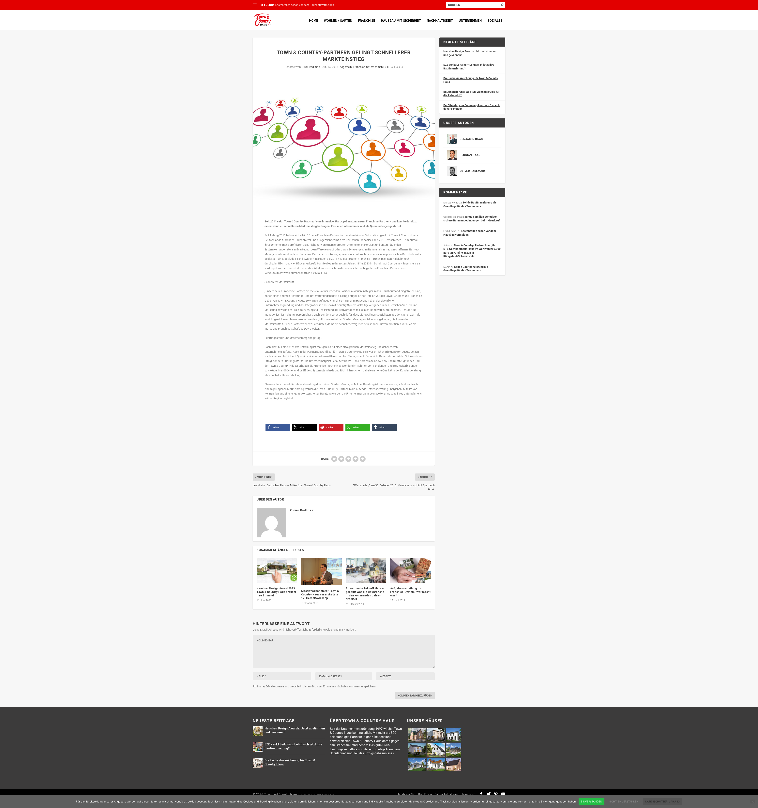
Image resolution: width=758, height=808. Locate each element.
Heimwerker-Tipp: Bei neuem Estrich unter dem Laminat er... (311, 5)
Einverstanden (591, 801)
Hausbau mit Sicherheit (401, 20)
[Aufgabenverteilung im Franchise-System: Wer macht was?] (410, 570)
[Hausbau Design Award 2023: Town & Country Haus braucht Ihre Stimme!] (277, 570)
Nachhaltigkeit (440, 20)
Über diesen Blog (406, 794)
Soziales (495, 20)
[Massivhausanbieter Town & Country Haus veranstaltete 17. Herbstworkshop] (321, 571)
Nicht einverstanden (624, 801)
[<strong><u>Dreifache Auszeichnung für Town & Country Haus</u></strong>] (258, 763)
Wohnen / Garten (338, 20)
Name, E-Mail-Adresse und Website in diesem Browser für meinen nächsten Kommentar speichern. (316, 686)
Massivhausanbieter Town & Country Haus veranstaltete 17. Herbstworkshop (320, 594)
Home (313, 20)
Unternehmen (470, 20)
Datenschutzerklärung (447, 794)
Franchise (366, 20)
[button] (277, 427)
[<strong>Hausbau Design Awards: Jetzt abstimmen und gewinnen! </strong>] (258, 731)
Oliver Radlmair (310, 66)
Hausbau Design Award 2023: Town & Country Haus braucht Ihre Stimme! (276, 592)
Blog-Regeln (425, 794)
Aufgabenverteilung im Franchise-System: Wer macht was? (410, 592)
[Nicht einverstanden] (752, 801)
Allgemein (346, 66)
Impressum (468, 794)
